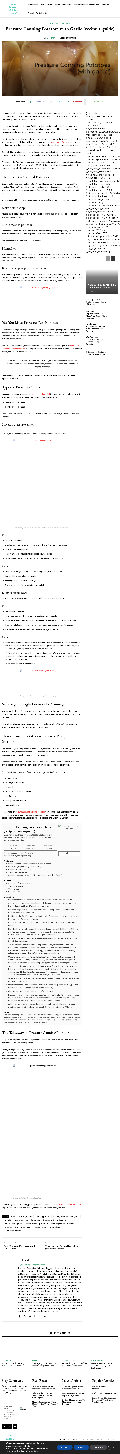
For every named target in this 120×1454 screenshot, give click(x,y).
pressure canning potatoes (47, 1227)
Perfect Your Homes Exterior (104, 1393)
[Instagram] (24, 1316)
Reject (81, 1447)
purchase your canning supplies (31, 812)
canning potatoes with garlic (66, 1216)
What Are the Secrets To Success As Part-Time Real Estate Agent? (43, 1395)
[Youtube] (45, 1316)
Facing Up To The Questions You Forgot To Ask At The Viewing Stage (104, 1400)
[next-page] (113, 258)
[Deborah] (9, 1288)
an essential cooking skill (39, 394)
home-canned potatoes (37, 1224)
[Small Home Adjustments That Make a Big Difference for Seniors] (113, 328)
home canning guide (12, 1224)
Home (34, 1360)
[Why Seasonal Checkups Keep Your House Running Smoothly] (113, 340)
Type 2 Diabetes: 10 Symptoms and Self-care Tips (19, 1247)
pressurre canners (12, 1231)
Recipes (66, 23)
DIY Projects (67, 1360)
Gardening (7, 1360)
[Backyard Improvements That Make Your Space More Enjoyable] (113, 315)
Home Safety (97, 1361)
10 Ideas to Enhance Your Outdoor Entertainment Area (44, 1387)
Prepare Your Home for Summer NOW (101, 1387)
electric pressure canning (15, 1220)
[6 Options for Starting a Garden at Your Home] (113, 353)
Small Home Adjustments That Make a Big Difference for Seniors (96, 327)
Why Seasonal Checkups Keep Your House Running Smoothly (95, 340)
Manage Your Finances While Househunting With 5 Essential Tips (45, 1404)
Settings (98, 1447)
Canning (54, 23)
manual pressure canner (62, 1224)
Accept (64, 1447)
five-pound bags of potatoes (59, 142)
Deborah (51, 38)
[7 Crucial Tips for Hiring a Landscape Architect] (102, 273)
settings (34, 1451)
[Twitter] (40, 1316)
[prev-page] (108, 258)
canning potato (42, 1216)
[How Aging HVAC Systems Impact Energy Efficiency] (113, 302)
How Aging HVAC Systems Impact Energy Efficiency (96, 302)
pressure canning (23, 1227)
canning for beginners (21, 1216)
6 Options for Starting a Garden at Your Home (96, 353)
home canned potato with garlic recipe (49, 1220)
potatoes (7, 1227)
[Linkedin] (30, 1316)
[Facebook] (19, 1316)
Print (70, 853)
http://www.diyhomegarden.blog (31, 1265)
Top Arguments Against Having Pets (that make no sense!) (61, 1247)
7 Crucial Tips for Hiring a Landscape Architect (102, 286)
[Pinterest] (35, 1316)
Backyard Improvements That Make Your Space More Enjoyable (96, 314)
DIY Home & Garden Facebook (68, 1204)
